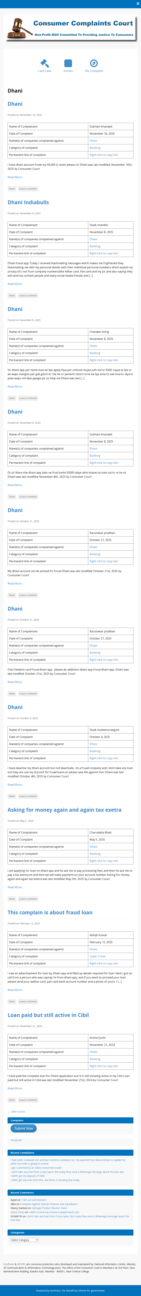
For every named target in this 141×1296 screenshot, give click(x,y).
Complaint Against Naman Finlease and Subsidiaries (49, 1204)
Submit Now (23, 1128)
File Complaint (94, 71)
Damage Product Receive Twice (49, 1208)
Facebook (16, 1140)
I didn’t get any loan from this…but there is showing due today (45, 1180)
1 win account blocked (33, 1199)
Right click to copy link (104, 155)
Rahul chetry (17, 1212)
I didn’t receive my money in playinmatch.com (54, 1212)
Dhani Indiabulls (28, 202)
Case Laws (44, 71)
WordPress (72, 1290)
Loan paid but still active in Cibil (48, 1015)
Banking (95, 148)
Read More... (15, 177)
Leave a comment (28, 188)
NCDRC (21, 1264)
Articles (68, 71)
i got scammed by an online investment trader (36, 1167)
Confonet (8, 1264)
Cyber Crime (97, 956)
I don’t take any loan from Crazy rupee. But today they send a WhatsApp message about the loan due (67, 1172)
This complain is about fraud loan (50, 912)
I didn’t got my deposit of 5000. (28, 1175)
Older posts (16, 1111)
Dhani (15, 103)
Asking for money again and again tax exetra (65, 809)
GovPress (55, 1290)
